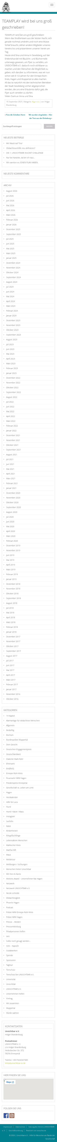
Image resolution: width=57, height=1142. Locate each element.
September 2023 (13, 334)
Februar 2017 (12, 684)
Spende (9, 955)
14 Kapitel (10, 715)
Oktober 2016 (12, 699)
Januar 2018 (11, 632)
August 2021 (11, 454)
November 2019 (13, 550)
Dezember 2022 (13, 377)
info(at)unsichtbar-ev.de (15, 1063)
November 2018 (13, 588)
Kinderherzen (12, 830)
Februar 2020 (12, 541)
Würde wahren (12, 1013)
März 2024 (10, 306)
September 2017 (13, 651)
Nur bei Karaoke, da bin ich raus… (20, 157)
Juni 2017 (10, 665)
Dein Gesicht (11, 744)
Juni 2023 (10, 349)
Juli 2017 (10, 660)
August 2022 (11, 397)
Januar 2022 (11, 430)
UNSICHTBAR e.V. (13, 989)
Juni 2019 (10, 555)
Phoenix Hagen (12, 902)
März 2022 (10, 421)
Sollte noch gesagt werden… (18, 941)
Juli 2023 (10, 344)
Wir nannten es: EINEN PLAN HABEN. (22, 162)
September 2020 (13, 507)
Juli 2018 (10, 608)
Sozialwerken (11, 950)
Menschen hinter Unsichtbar (18, 869)
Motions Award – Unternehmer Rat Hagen (24, 878)
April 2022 (10, 416)
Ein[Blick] (10, 768)
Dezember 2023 (13, 320)
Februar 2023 (12, 368)
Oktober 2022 (12, 387)
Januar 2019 (11, 579)
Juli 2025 (10, 239)
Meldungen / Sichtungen (16, 864)
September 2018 (13, 598)
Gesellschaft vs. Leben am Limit (19, 787)
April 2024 (10, 301)
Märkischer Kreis (13, 845)
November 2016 (13, 694)
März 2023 (10, 363)
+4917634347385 (20, 1060)
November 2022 (13, 382)
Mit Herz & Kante (13, 874)
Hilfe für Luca (12, 802)
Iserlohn (9, 821)
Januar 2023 (11, 373)
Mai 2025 (10, 248)
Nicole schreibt (12, 893)
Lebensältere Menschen (16, 840)
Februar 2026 (12, 219)
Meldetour (10, 859)
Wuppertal (10, 1008)
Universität (10, 979)
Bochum (9, 735)
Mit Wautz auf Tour (14, 143)
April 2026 (10, 210)
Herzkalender (12, 797)
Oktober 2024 (12, 272)
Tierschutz (10, 969)
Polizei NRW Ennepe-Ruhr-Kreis (19, 912)
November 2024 (13, 267)
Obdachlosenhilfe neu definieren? (20, 148)
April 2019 (10, 564)
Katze (8, 826)
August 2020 (11, 512)
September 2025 (13, 234)
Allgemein (35, 102)
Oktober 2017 (12, 646)
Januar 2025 (11, 258)
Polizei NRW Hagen (14, 917)
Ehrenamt (10, 763)
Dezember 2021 (13, 435)
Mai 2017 (10, 670)
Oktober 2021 (12, 445)
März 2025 (10, 253)
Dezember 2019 (13, 545)
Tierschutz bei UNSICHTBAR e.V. (20, 974)
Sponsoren (11, 960)
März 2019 (10, 569)
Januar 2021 (11, 488)
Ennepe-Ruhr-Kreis (14, 773)
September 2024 (13, 277)
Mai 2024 (10, 296)
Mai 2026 (10, 205)
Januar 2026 (11, 224)
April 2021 (10, 473)
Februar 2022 (12, 425)
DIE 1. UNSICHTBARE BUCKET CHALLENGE (24, 152)
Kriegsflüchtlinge (13, 835)
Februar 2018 (12, 627)
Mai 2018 (10, 612)
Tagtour (9, 965)
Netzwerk (10, 883)
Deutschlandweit (13, 754)
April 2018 (10, 617)
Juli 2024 (10, 286)
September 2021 (13, 449)
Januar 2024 (11, 315)
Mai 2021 (10, 469)
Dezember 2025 (13, 229)
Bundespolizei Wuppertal (17, 739)
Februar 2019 (12, 574)
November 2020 (13, 497)
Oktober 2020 (12, 502)
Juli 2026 (10, 195)
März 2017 (10, 679)
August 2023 (11, 339)
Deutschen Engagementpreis (18, 749)
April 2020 (10, 531)
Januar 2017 (11, 689)
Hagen (9, 792)
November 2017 (13, 641)
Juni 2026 (10, 200)
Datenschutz (20, 1127)
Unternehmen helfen (15, 993)
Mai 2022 (10, 411)
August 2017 (11, 656)
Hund (8, 806)
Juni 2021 (10, 464)
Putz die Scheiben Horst (15, 115)
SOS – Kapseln (12, 946)
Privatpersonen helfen (15, 931)
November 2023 (13, 325)
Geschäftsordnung (16, 1130)
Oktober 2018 (12, 593)
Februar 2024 (12, 310)
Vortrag (9, 998)
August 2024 (11, 282)
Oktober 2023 (12, 330)
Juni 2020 (10, 521)
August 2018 (11, 603)
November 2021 (13, 440)
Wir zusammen (12, 1003)
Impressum (7, 1127)
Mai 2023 (10, 354)
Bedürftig (10, 730)
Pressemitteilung (13, 926)
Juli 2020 (10, 517)
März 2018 (10, 622)
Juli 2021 (10, 459)
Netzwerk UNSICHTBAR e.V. (18, 888)
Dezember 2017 (13, 636)
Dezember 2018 (13, 584)
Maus (8, 854)
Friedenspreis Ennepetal (16, 783)
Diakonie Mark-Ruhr (14, 759)
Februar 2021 (12, 483)
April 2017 (10, 675)
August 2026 (11, 191)
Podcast (9, 907)
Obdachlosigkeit (13, 898)
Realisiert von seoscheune (36, 1130)
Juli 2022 (10, 401)
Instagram (10, 816)
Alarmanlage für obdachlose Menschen (23, 720)
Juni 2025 (10, 243)
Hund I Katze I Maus (15, 811)
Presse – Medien (13, 922)
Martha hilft (11, 850)
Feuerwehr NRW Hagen (16, 778)
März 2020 (10, 536)
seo (7, 936)
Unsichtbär (11, 984)
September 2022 (13, 392)
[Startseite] (5, 5)
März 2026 (10, 215)
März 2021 (10, 478)
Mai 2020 (10, 526)
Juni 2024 (10, 291)
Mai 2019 (10, 560)
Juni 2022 (10, 406)
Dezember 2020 (13, 493)
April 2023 (10, 358)
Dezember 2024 (13, 263)
